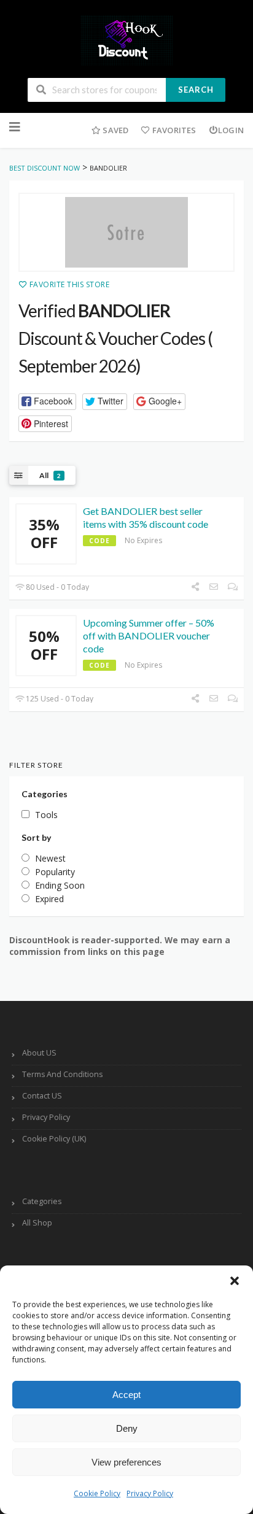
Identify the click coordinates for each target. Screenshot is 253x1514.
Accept (126, 1394)
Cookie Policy (97, 1493)
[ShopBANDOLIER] (126, 232)
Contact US (42, 1096)
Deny (127, 1428)
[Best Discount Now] (126, 39)
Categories (41, 1201)
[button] (234, 1281)
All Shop (37, 1223)
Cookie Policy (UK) (54, 1139)
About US (39, 1053)
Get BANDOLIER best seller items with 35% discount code (145, 517)
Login (231, 130)
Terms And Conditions (62, 1074)
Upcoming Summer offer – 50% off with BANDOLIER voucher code (148, 635)
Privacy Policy (149, 1493)
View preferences (126, 1462)
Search (196, 90)
